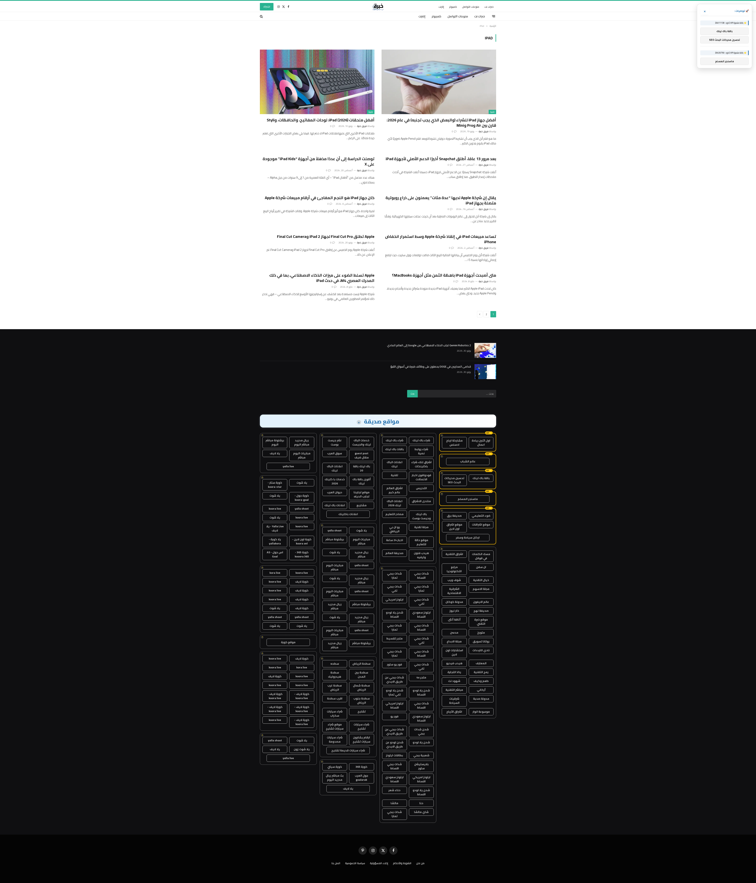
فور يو (394, 716)
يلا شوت (361, 530)
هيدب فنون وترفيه (421, 555)
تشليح (362, 711)
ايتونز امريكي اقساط (394, 705)
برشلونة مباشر (334, 539)
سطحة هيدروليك (334, 674)
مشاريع (362, 505)
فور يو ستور (394, 664)
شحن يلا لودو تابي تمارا (394, 692)
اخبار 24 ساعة (394, 540)
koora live (275, 508)
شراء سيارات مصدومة (335, 739)
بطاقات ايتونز (394, 755)
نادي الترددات (481, 650)
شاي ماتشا (421, 812)
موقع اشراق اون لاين (454, 526)
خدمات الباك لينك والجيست (361, 442)
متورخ (481, 632)
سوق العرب (334, 453)
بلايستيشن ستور (421, 766)
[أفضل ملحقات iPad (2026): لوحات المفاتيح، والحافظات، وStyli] (317, 82)
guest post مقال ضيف (361, 455)
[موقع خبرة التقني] (377, 7)
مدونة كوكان (454, 601)
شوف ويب (454, 580)
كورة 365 (361, 766)
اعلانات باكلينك (348, 514)
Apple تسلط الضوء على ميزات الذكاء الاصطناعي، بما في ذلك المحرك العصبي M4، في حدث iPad (321, 277)
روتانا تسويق (481, 641)
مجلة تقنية (421, 527)
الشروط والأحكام (402, 863)
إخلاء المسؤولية (379, 863)
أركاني (481, 689)
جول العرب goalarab (361, 777)
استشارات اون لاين (454, 652)
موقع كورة (288, 642)
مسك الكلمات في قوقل (481, 556)
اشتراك (266, 6)
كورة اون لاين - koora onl (301, 541)
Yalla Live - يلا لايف (275, 528)
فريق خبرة (483, 131)
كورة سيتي (334, 766)
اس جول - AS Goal (275, 554)
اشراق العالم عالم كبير (394, 490)
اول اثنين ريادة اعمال (481, 442)
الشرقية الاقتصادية (454, 591)
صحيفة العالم (394, 553)
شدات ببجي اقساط (421, 575)
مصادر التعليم (394, 514)
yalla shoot (335, 530)
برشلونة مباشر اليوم (275, 442)
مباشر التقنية (454, 689)
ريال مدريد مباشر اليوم (301, 442)
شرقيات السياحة (454, 700)
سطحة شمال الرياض (361, 687)
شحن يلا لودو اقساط (394, 614)
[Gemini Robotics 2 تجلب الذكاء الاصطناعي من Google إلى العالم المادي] (485, 350)
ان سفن (481, 567)
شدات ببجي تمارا (394, 575)
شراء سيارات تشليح (361, 726)
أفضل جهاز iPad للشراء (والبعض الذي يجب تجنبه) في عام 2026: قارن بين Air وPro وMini (441, 122)
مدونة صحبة (481, 698)
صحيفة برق (454, 515)
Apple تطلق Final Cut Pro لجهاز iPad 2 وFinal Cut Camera (325, 236)
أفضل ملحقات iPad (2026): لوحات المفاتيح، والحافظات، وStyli (320, 120)
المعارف (481, 663)
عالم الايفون (481, 601)
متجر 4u (421, 677)
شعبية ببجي (421, 755)
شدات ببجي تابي (394, 588)
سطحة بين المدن (361, 674)
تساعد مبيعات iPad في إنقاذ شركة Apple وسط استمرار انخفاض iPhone (440, 239)
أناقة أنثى (454, 619)
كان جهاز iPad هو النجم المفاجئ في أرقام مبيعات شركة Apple (319, 197)
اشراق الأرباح (454, 711)
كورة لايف (302, 581)
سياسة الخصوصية (355, 863)
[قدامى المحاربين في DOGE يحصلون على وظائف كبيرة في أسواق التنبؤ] (485, 371)
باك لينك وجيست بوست (421, 516)
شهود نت (454, 680)
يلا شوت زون (302, 749)
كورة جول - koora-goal (302, 497)
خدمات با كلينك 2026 (335, 481)
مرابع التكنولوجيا (454, 569)
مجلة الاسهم (481, 588)
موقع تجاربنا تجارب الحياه (362, 494)
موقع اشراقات (481, 524)
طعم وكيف (481, 680)
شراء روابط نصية (421, 451)
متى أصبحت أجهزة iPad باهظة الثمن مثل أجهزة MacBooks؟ (444, 275)
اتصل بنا (336, 863)
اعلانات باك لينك (334, 505)
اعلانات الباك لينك (394, 464)
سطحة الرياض (361, 663)
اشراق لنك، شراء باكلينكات (421, 464)
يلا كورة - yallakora (275, 541)
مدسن (454, 632)
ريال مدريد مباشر (361, 554)
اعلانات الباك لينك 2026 (394, 503)
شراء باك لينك (421, 440)
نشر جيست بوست (334, 442)
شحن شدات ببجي (421, 731)
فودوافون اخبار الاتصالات (421, 477)
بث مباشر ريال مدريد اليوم (335, 777)
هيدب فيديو (454, 663)
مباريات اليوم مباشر (361, 541)
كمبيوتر (453, 6)
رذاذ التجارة (454, 672)
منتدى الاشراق (421, 501)
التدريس (421, 488)
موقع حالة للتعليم (421, 542)
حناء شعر (394, 790)
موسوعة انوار (481, 711)
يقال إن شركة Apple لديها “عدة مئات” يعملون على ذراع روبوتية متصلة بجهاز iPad (440, 200)
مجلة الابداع (454, 641)
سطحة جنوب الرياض (361, 700)
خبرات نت (489, 6)
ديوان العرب (334, 492)
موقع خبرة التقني (481, 621)
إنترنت (441, 6)
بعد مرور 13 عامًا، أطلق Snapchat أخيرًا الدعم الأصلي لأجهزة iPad (441, 158)
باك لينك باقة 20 (361, 468)
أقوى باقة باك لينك (361, 481)
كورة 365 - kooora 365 (302, 554)
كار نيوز (454, 610)
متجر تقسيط (394, 638)
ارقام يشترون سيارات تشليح (361, 739)
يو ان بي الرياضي (394, 529)
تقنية (492, 112)
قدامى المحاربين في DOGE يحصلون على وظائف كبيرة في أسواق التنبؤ (430, 367)
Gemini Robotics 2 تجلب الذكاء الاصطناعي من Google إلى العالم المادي (429, 345)
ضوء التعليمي (481, 515)
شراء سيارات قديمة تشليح (348, 750)
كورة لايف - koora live (301, 696)
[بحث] (262, 16)
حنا (421, 803)
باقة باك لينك (481, 478)
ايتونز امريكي (394, 599)
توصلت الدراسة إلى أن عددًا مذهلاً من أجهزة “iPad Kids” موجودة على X (318, 161)
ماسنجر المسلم (468, 499)
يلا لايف (348, 788)
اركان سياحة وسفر (468, 537)
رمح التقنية (481, 672)
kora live (275, 572)
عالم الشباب (467, 461)
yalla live (288, 466)
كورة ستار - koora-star (275, 484)
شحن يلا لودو (421, 742)
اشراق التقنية (454, 554)
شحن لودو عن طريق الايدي (394, 744)
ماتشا (394, 803)
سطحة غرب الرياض (334, 687)
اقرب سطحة (334, 698)
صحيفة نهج (481, 610)
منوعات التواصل (470, 6)
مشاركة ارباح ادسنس (454, 442)
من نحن (420, 863)
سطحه (334, 663)
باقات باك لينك (394, 449)
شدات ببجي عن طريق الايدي (394, 679)
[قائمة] (493, 16)
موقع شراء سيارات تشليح (335, 726)
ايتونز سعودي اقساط (421, 614)
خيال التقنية (481, 580)
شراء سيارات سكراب (335, 713)
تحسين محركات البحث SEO (454, 480)
